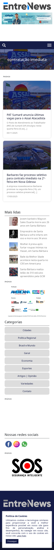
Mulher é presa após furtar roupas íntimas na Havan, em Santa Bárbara (34, 247)
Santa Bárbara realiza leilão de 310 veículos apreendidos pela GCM (32, 273)
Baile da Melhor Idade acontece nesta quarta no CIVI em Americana (34, 260)
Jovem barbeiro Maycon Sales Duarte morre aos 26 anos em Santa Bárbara (34, 222)
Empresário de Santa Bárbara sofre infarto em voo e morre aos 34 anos (33, 235)
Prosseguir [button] (12, 541)
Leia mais (21, 535)
